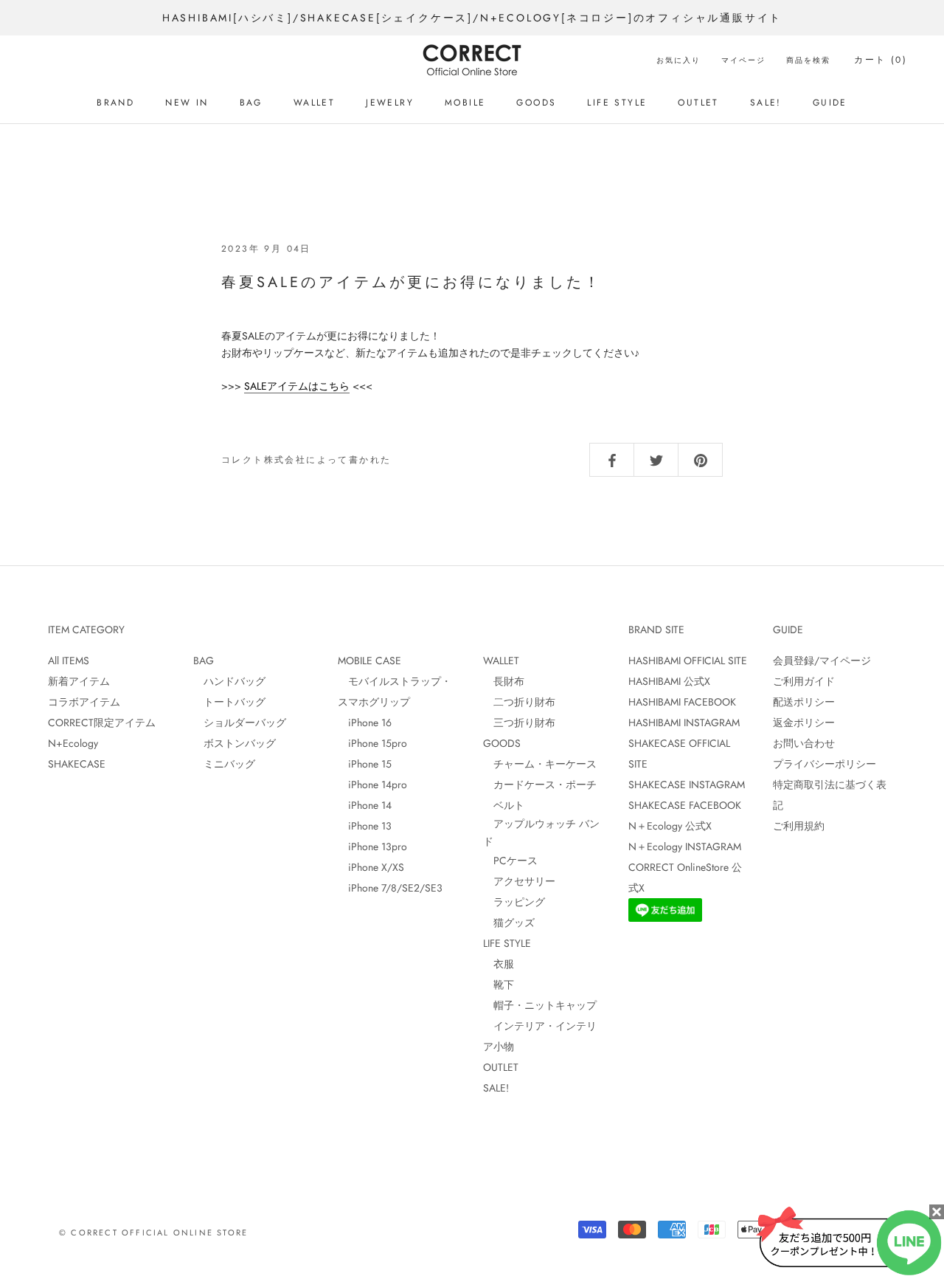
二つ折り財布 (519, 701)
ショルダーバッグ (239, 722)
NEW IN (186, 102)
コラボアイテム (84, 701)
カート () (880, 59)
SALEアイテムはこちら (297, 386)
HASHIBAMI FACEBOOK (682, 701)
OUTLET (698, 102)
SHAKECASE (76, 763)
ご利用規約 (799, 825)
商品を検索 (808, 60)
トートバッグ (229, 701)
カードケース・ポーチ (540, 784)
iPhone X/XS (371, 867)
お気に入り (678, 60)
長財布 (503, 681)
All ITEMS (68, 660)
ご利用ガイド (804, 681)
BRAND (115, 102)
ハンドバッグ (229, 681)
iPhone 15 (365, 763)
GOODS (536, 102)
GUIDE (830, 102)
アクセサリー (519, 881)
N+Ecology (73, 743)
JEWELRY (390, 102)
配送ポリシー (804, 701)
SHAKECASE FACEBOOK (684, 805)
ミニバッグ (224, 763)
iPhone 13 (365, 825)
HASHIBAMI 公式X (669, 681)
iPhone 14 (365, 805)
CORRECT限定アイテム (102, 722)
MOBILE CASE (369, 660)
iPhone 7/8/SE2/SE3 (390, 887)
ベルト (503, 805)
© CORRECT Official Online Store (153, 1232)
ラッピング (514, 901)
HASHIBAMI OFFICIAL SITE (687, 660)
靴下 (498, 984)
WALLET (314, 102)
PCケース (510, 860)
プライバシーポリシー (824, 763)
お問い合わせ (804, 743)
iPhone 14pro (372, 784)
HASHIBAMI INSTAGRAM (684, 722)
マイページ (743, 60)
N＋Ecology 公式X (670, 825)
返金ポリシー (804, 722)
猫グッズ (509, 922)
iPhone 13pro (372, 846)
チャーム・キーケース (540, 763)
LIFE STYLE (617, 102)
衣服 (498, 963)
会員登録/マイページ (822, 660)
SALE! (766, 102)
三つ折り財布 (519, 722)
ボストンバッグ (234, 743)
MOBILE (465, 102)
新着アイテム (79, 681)
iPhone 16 (365, 722)
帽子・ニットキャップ (540, 1005)
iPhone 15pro (372, 743)
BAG (251, 102)
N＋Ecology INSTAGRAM (684, 846)
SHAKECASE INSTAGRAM (686, 784)
